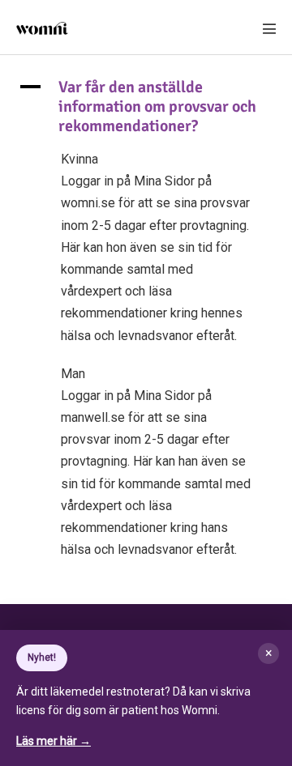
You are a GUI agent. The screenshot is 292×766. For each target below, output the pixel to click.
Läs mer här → (53, 740)
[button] (146, 107)
